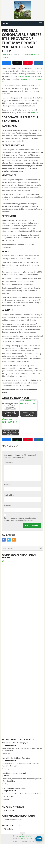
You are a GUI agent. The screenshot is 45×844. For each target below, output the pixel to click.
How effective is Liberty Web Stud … (15, 773)
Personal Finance (30, 54)
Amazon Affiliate (9, 810)
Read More (9, 751)
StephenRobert (9, 745)
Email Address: (10, 495)
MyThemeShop (26, 839)
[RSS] (14, 540)
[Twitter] (9, 540)
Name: (7, 484)
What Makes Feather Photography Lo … (16, 743)
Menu (5, 23)
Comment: (8, 462)
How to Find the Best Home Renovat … (16, 758)
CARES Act (34, 112)
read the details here (26, 76)
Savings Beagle (7, 54)
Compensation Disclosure (12, 820)
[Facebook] (4, 540)
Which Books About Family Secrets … (15, 788)
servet (6, 776)
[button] (38, 838)
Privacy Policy (8, 829)
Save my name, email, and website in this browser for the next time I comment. (20, 519)
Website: (7, 506)
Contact (14, 841)
